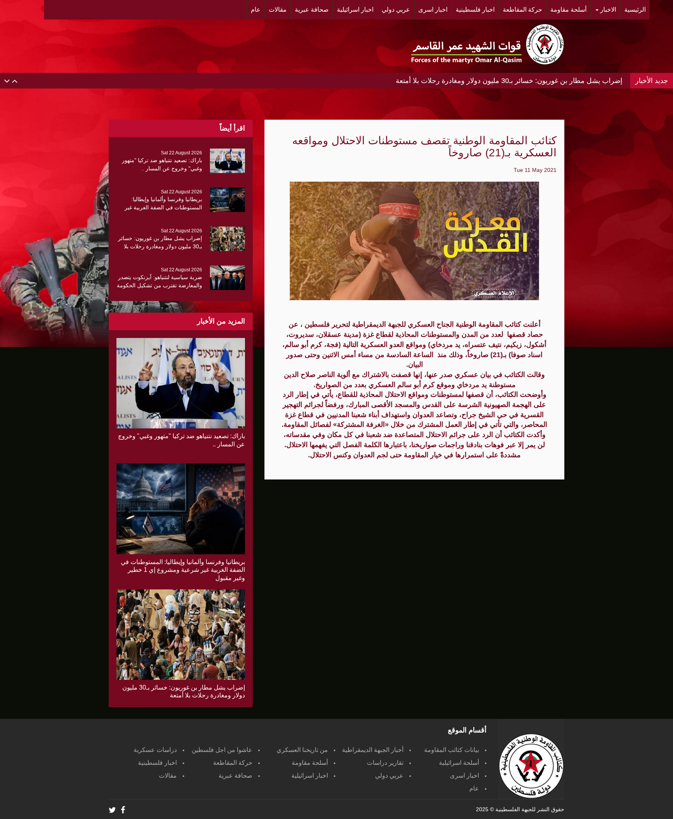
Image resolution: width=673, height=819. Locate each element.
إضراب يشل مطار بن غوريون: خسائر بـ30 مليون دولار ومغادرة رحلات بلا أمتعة (509, 81)
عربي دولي (389, 775)
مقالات (168, 775)
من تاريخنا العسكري (302, 749)
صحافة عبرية (235, 775)
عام (474, 788)
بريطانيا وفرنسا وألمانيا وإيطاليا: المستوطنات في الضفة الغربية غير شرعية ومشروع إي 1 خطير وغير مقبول (183, 570)
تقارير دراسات (385, 762)
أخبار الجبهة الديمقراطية (372, 749)
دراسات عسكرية (155, 749)
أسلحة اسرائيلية (459, 762)
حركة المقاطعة (232, 762)
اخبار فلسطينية (157, 762)
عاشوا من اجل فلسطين (222, 749)
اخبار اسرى (464, 775)
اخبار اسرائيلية (309, 775)
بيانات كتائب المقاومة (451, 749)
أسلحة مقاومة (310, 762)
